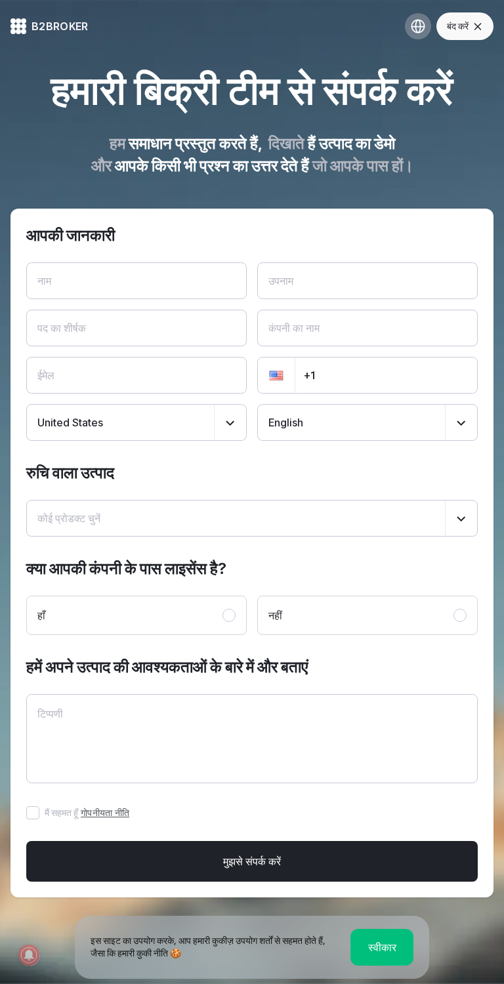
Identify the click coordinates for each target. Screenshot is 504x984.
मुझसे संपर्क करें (252, 861)
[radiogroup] (252, 615)
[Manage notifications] (28, 955)
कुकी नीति (152, 952)
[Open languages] (418, 26)
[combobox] (136, 422)
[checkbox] (32, 812)
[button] (276, 375)
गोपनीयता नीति (105, 812)
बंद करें (458, 25)
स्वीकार (382, 947)
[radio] (136, 615)
